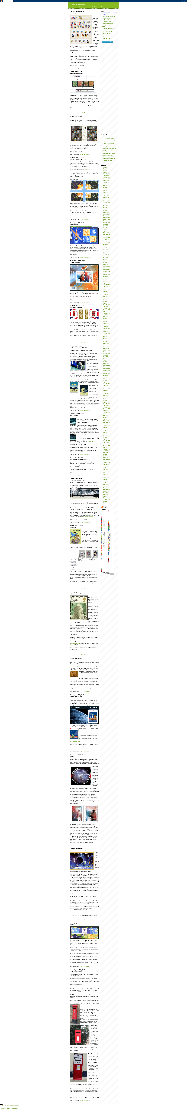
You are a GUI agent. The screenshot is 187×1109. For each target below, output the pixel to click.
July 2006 (105, 170)
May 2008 (105, 207)
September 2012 (106, 284)
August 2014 (106, 323)
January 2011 (106, 252)
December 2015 (106, 350)
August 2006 (106, 172)
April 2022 (105, 469)
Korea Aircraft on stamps (108, 151)
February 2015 (106, 333)
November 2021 (106, 460)
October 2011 (106, 267)
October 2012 (106, 286)
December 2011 (106, 271)
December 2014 (106, 330)
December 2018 (106, 408)
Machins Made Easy (107, 31)
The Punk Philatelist (107, 35)
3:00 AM (81, 751)
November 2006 (106, 177)
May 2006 (105, 167)
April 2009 (105, 225)
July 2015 (105, 341)
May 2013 (105, 298)
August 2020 (106, 439)
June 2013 (105, 299)
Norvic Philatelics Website (109, 28)
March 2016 (105, 355)
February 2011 (106, 254)
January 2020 (106, 427)
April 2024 (105, 492)
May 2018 (105, 397)
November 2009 (106, 237)
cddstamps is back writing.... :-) (110, 158)
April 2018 (105, 395)
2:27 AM (81, 522)
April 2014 (105, 316)
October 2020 (106, 442)
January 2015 (106, 331)
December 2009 (106, 239)
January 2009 (106, 220)
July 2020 (105, 437)
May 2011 (105, 259)
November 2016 (106, 368)
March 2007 (105, 183)
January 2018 (106, 390)
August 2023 (106, 487)
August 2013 (106, 303)
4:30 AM (81, 845)
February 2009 (106, 222)
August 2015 (106, 343)
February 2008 (106, 202)
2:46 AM (81, 454)
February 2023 (106, 481)
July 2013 (105, 301)
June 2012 (105, 281)
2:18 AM (81, 68)
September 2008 (106, 214)
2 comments (86, 154)
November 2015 (106, 348)
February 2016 (106, 353)
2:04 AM (81, 410)
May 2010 (105, 247)
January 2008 (106, 200)
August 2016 (106, 363)
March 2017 (105, 375)
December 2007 (106, 199)
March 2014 (105, 314)
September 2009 (106, 234)
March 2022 (105, 467)
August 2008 (106, 212)
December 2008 (106, 219)
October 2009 (106, 236)
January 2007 (106, 180)
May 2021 (105, 454)
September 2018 (106, 403)
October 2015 (106, 346)
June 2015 (105, 340)
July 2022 (105, 472)
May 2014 (105, 318)
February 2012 (106, 274)
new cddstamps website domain (110, 146)
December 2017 (106, 388)
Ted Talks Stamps (107, 38)
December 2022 (106, 477)
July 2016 (105, 361)
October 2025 (106, 497)
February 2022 (106, 466)
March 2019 (105, 414)
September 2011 (106, 266)
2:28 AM (81, 219)
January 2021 (106, 447)
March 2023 (105, 482)
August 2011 (105, 264)
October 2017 (106, 385)
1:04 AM (81, 257)
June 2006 (105, 168)
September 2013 (106, 304)
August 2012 (106, 283)
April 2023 (105, 484)
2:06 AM (81, 654)
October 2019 (106, 424)
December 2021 (106, 462)
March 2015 (105, 335)
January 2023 (106, 479)
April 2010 (105, 246)
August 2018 (106, 402)
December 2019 (106, 425)
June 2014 (105, 319)
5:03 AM (81, 302)
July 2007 (105, 190)
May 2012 (105, 279)
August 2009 (106, 232)
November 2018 (106, 407)
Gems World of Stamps (108, 23)
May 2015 (105, 338)
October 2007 (106, 195)
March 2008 (105, 204)
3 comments (86, 68)
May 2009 (105, 227)
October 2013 (106, 306)
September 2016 (106, 365)
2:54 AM (81, 1100)
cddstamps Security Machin (109, 19)
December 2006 (106, 178)
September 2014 (106, 325)
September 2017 (106, 383)
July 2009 (105, 231)
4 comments (86, 410)
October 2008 (106, 215)
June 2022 (105, 471)
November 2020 (106, 444)
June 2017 (105, 378)
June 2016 (105, 360)
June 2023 (105, 486)
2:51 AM (81, 112)
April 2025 (105, 494)
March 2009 (105, 224)
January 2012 (106, 272)
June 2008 (105, 209)
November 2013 (106, 308)
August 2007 (106, 192)
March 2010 (105, 244)
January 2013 (106, 291)
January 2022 (106, 464)
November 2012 (106, 288)
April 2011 (105, 257)
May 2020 (105, 434)
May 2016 (105, 358)
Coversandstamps (107, 21)
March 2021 (105, 450)
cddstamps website (107, 18)
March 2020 (105, 430)
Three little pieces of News (109, 156)
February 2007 (106, 182)
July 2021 (105, 455)
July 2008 (105, 210)
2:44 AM (81, 691)
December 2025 (106, 499)
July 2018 (105, 400)
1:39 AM (81, 154)
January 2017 (106, 371)
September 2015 (106, 345)
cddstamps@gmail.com (88, 516)
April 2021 (105, 452)
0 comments (86, 219)
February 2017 (106, 373)
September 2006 (106, 173)
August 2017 (106, 382)
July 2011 (105, 262)
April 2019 (105, 415)
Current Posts (106, 502)
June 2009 (105, 229)
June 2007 (105, 189)
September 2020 (106, 440)
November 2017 (106, 387)
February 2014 (106, 313)
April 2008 (105, 205)
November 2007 (106, 197)
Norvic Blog (105, 30)
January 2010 (106, 241)
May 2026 (105, 501)
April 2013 (105, 296)
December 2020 (106, 445)
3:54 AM (81, 475)
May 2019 (105, 417)
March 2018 (105, 393)
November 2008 (106, 217)
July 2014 (105, 321)
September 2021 (106, 459)
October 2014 (106, 326)
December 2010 (106, 251)
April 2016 (105, 356)
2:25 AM (81, 588)
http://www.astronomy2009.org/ (87, 917)
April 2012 (105, 278)
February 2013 (106, 293)
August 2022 (106, 474)
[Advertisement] (105, 66)
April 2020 (105, 432)
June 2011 (105, 261)
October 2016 (106, 366)
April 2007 (105, 185)
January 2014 (106, 311)
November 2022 (106, 476)
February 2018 (106, 392)
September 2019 (106, 422)
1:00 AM (81, 966)
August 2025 (106, 496)
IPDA (104, 36)
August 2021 (106, 457)
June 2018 (105, 398)
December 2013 (106, 309)
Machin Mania (106, 33)
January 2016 (106, 351)
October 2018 (106, 405)
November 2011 (106, 269)
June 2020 (105, 435)
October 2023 (106, 491)
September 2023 (106, 489)
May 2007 (105, 187)
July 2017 (105, 380)
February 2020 (106, 429)
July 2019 (105, 419)
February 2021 (106, 449)
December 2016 (106, 370)
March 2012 (105, 276)
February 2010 (106, 242)
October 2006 (106, 175)
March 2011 (105, 256)
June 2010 (105, 249)
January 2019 (106, 410)
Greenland (91, 441)
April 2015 (105, 336)
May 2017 (105, 377)
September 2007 (106, 194)
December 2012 (106, 289)
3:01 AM (81, 919)
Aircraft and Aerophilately (109, 16)
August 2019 (106, 420)
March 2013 (105, 294)
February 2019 (106, 412)
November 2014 (106, 328)
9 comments (86, 475)
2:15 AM (81, 342)
